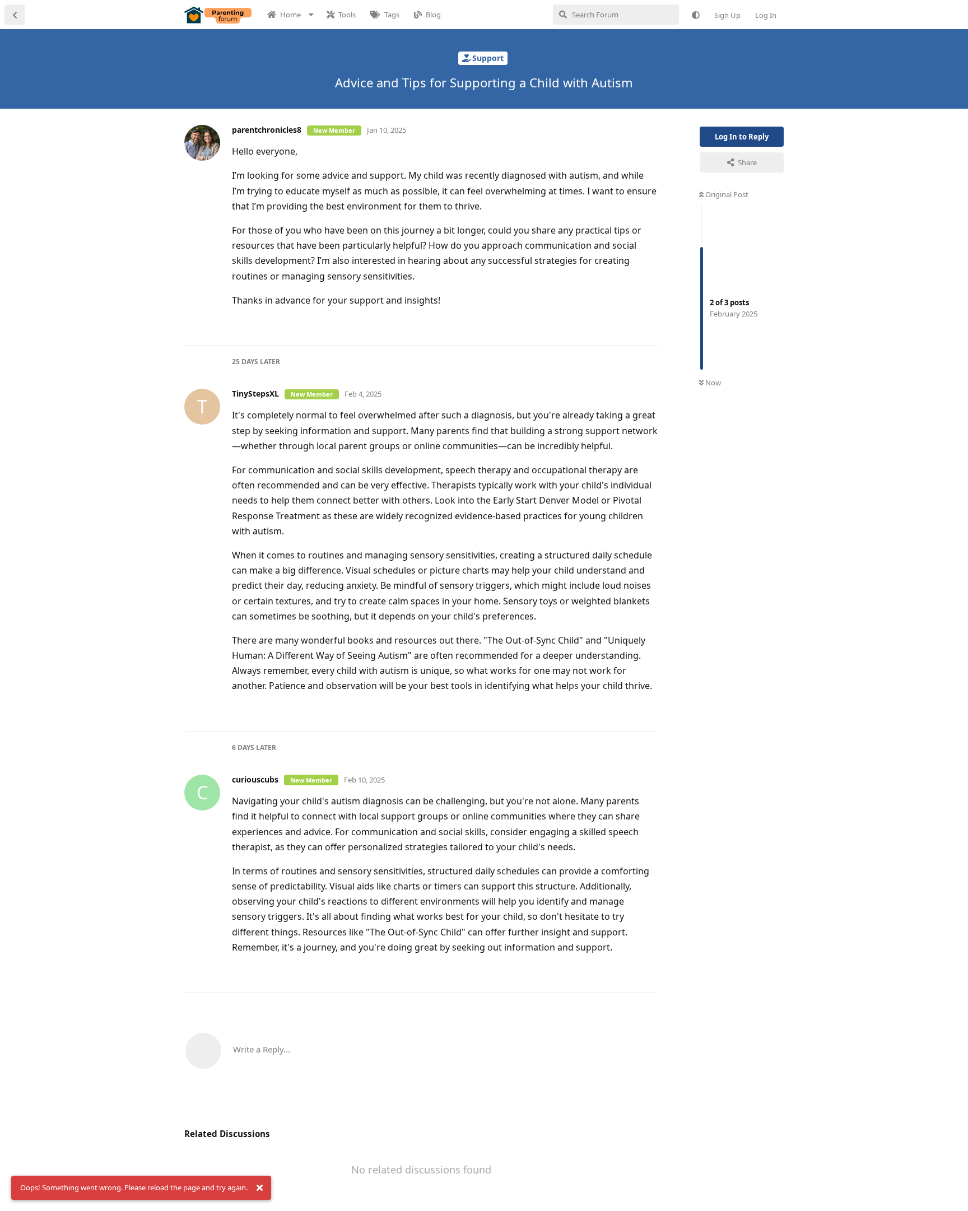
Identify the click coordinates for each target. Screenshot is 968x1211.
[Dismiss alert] (259, 1188)
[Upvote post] (613, 325)
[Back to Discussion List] (14, 14)
